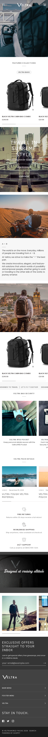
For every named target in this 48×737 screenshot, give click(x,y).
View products (24, 167)
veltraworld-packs (13, 731)
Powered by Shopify (11, 733)
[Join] (42, 663)
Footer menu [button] (8, 696)
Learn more (24, 176)
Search (32, 731)
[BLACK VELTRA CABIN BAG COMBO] (19, 95)
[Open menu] (6, 4)
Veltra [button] (5, 703)
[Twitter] (8, 721)
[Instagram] (13, 721)
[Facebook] (3, 721)
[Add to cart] (33, 109)
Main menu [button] (7, 688)
